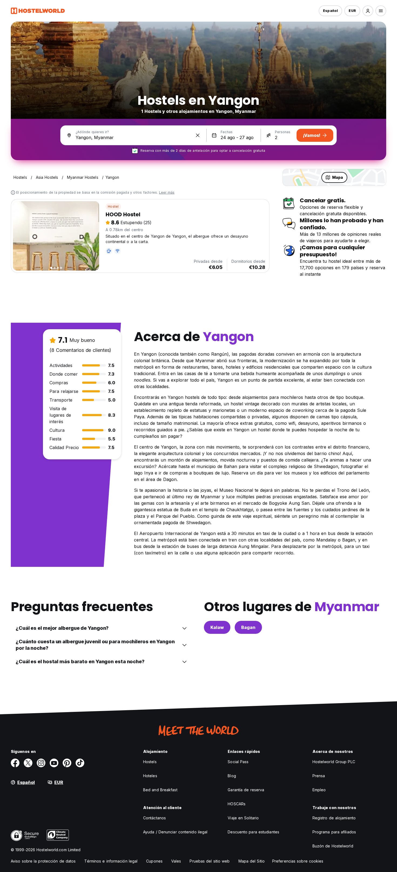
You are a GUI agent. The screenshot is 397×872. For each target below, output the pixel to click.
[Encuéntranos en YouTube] (54, 763)
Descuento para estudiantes (253, 832)
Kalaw (217, 627)
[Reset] (197, 135)
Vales (176, 861)
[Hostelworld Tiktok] (80, 763)
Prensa (318, 775)
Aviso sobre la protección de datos (43, 861)
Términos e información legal (110, 861)
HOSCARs (236, 804)
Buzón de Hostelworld (332, 846)
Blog (232, 775)
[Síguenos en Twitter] (28, 763)
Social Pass (238, 761)
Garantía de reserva (246, 789)
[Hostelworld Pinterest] (67, 763)
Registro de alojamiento (334, 818)
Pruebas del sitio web (210, 861)
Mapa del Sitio (251, 861)
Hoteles (150, 775)
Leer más (167, 192)
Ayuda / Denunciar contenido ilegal (175, 832)
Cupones (154, 861)
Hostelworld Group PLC (333, 761)
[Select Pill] (367, 10)
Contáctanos (154, 818)
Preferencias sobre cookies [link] (298, 861)
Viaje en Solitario (243, 818)
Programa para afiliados (334, 832)
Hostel (113, 206)
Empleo (319, 789)
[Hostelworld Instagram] (41, 763)
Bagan (248, 627)
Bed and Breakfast (160, 789)
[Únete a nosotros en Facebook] (15, 763)
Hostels (150, 761)
